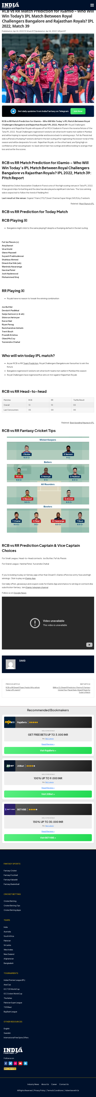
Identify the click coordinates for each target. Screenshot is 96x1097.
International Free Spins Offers (16, 1037)
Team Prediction (30, 363)
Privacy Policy (40, 1090)
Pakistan (7, 940)
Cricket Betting (10, 901)
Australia (7, 931)
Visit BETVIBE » (48, 837)
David (22, 660)
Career (54, 1084)
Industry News (33, 1084)
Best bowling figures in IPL (82, 422)
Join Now (78, 111)
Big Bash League (10, 1011)
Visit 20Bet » (48, 794)
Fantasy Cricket (10, 870)
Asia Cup (7, 984)
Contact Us (64, 1084)
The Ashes (8, 998)
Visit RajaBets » (48, 750)
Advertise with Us (72, 1090)
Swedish (7, 1033)
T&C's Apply (50, 738)
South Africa (9, 936)
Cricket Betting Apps (12, 910)
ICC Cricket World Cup (13, 993)
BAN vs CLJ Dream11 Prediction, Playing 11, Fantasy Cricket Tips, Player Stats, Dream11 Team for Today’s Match (71, 689)
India (6, 927)
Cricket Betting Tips (12, 905)
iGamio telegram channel (37, 587)
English (7, 1028)
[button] (5, 1063)
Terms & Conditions (55, 1090)
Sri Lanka (7, 945)
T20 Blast (8, 1007)
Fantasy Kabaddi (11, 879)
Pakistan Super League (13, 1002)
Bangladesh (9, 963)
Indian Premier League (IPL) (14, 980)
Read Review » (48, 744)
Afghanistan (9, 958)
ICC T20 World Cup (12, 989)
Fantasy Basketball (11, 884)
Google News (20, 593)
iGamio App (30, 578)
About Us (45, 1084)
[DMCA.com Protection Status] (10, 1068)
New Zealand (9, 954)
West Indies (8, 949)
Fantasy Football (11, 875)
